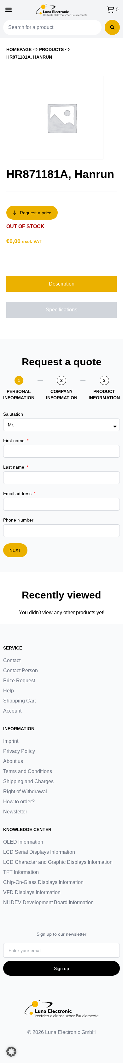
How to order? (19, 801)
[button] (8, 10)
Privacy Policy (19, 751)
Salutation (13, 414)
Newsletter (15, 811)
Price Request (19, 680)
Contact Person (20, 670)
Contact (11, 660)
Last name (14, 467)
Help (8, 690)
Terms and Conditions (27, 771)
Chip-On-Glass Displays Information (43, 882)
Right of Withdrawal (25, 791)
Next (15, 550)
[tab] (61, 284)
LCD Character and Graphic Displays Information (58, 862)
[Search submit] (112, 27)
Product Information (104, 394)
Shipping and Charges (28, 781)
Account (12, 710)
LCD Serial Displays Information (39, 852)
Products (51, 49)
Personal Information (18, 394)
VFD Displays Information (32, 892)
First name (14, 440)
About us (13, 761)
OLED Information (23, 842)
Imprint (10, 741)
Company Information (61, 394)
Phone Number (18, 520)
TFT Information (21, 872)
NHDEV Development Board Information (48, 902)
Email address (18, 493)
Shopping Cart (19, 700)
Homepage (19, 49)
